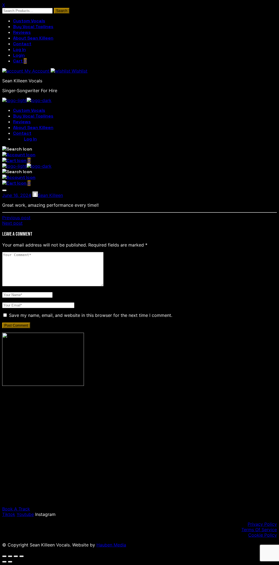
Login (19, 55)
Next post (12, 223)
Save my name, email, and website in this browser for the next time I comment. (90, 315)
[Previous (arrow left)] (4, 562)
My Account (37, 71)
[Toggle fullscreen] (10, 556)
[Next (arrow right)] (10, 562)
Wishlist (78, 71)
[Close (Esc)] (21, 556)
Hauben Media (111, 545)
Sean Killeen (50, 195)
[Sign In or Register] (18, 155)
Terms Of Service (259, 529)
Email (32, 465)
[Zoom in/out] (4, 556)
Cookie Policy (262, 535)
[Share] (16, 556)
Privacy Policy (262, 524)
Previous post (16, 217)
